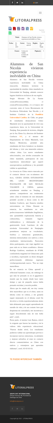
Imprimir (41, 30)
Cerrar (43, 32)
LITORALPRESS (28, 20)
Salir (36, 2)
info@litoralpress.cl (16, 401)
